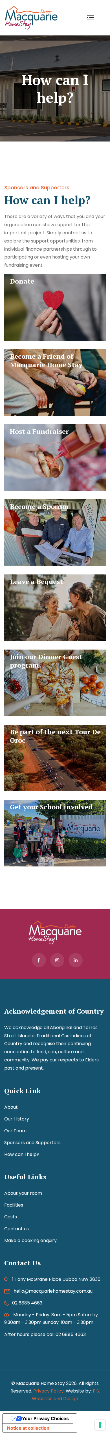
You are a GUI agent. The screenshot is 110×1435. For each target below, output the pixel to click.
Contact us (16, 1228)
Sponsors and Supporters (32, 1142)
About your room (23, 1193)
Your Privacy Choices (45, 1418)
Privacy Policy (48, 1391)
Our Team (15, 1131)
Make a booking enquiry (30, 1240)
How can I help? (21, 1154)
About (11, 1107)
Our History (16, 1119)
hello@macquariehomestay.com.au (53, 1291)
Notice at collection (28, 1428)
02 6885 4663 (27, 1303)
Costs (10, 1217)
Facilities (13, 1205)
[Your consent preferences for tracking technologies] (100, 1425)
